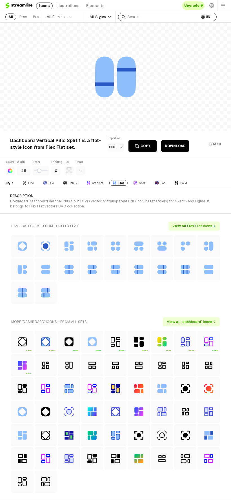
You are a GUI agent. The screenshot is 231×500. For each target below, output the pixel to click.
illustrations (67, 5)
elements (95, 5)
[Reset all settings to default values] (80, 170)
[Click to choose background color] (69, 171)
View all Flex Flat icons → (194, 226)
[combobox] (158, 17)
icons (44, 5)
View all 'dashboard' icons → (191, 322)
